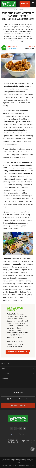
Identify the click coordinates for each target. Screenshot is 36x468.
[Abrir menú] (33, 3)
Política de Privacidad (7, 465)
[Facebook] (11, 428)
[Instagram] (20, 428)
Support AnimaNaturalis (17, 352)
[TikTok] (24, 428)
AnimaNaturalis (12, 46)
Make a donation (19, 405)
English (15, 434)
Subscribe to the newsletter (19, 399)
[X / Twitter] (16, 428)
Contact (5, 384)
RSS (32, 465)
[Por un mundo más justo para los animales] (8, 4)
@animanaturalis (14, 48)
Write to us (19, 392)
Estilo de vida (18, 9)
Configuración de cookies (22, 465)
